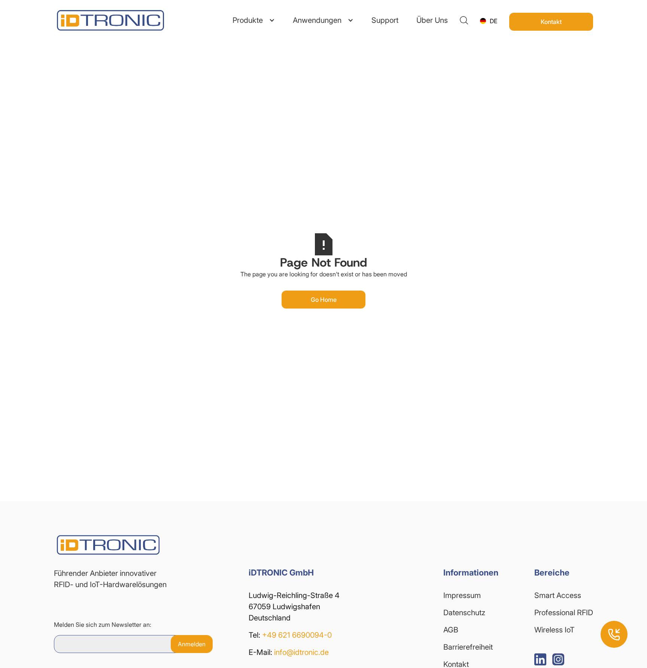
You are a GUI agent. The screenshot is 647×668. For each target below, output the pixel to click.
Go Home (324, 299)
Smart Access (557, 595)
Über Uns (432, 20)
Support (384, 20)
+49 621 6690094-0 (297, 635)
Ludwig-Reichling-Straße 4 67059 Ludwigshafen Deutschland (295, 606)
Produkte (248, 20)
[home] (99, 20)
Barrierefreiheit (468, 647)
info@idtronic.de (301, 652)
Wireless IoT (554, 629)
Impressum (462, 595)
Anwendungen (317, 20)
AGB (450, 629)
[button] (254, 20)
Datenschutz (464, 612)
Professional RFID (563, 612)
